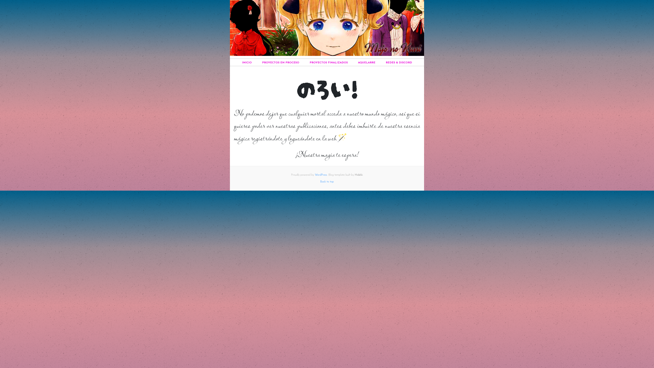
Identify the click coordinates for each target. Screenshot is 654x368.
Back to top (327, 181)
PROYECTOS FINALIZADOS (329, 62)
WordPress (321, 175)
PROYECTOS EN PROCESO (280, 62)
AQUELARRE (366, 62)
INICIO (247, 62)
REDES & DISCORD (399, 62)
